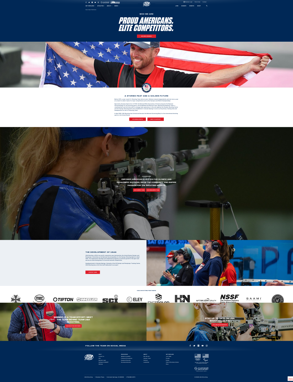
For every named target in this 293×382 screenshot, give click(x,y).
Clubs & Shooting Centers (172, 362)
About (109, 5)
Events (191, 5)
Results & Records (125, 360)
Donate (183, 5)
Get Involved (89, 5)
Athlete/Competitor (125, 356)
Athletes (100, 5)
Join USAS (168, 356)
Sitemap (101, 364)
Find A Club (197, 1)
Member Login (188, 1)
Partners (145, 360)
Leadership (146, 362)
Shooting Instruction (126, 362)
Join (176, 5)
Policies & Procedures (126, 358)
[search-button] (207, 6)
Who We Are (146, 356)
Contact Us (101, 356)
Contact (204, 1)
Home (86, 9)
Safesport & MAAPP (103, 362)
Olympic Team (147, 358)
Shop (199, 5)
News (116, 5)
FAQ (100, 358)
